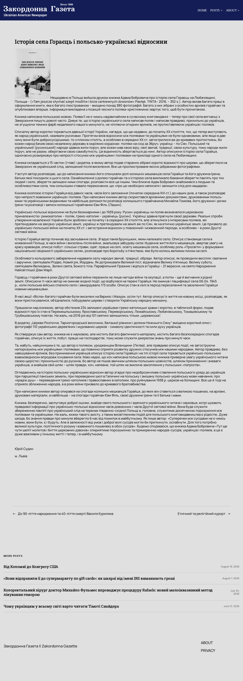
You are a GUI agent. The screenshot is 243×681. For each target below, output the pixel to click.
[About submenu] (238, 10)
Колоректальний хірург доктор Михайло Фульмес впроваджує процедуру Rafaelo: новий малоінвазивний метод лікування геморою (108, 592)
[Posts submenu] (222, 10)
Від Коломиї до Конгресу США (31, 566)
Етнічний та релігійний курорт (201, 513)
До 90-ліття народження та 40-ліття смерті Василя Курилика (65, 513)
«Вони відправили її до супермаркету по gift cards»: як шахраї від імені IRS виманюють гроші (89, 578)
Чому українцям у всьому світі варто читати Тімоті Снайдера (61, 606)
